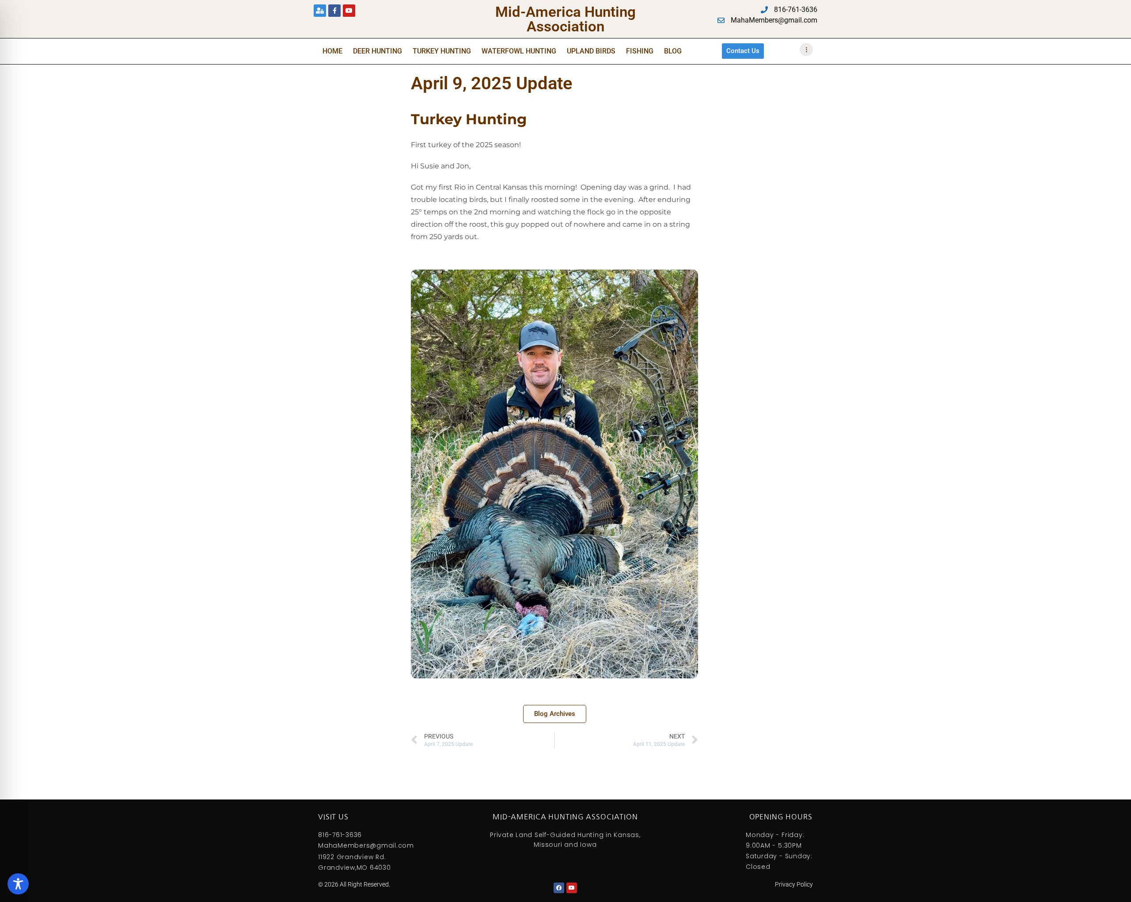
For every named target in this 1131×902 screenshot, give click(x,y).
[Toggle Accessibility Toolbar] (18, 883)
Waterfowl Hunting (519, 51)
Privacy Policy (794, 884)
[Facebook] (559, 888)
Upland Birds (591, 51)
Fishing (639, 51)
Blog (673, 51)
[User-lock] (320, 10)
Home (332, 51)
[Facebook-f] (334, 10)
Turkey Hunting (442, 51)
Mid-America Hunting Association (565, 19)
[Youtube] (349, 10)
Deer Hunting (377, 51)
